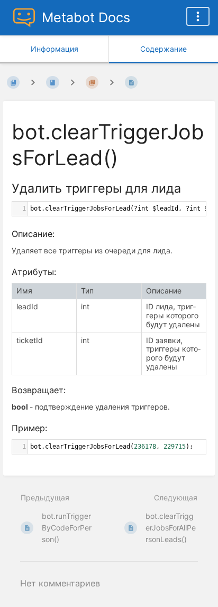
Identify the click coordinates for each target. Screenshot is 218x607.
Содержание (163, 48)
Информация (54, 48)
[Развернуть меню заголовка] (198, 16)
